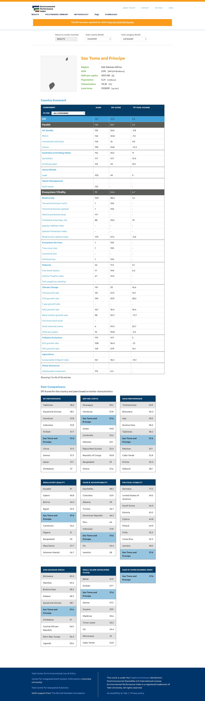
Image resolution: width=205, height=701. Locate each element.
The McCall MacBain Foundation (68, 693)
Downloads (111, 14)
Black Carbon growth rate (55, 315)
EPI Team (159, 8)
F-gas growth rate (51, 304)
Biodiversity (48, 198)
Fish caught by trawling (54, 281)
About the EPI (129, 8)
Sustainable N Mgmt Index (55, 360)
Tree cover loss (49, 248)
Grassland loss (49, 253)
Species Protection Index (54, 231)
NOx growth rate (50, 348)
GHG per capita (50, 332)
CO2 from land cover (52, 320)
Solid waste (48, 186)
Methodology (81, 14)
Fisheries (46, 265)
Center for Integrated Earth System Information (56, 679)
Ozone (45, 147)
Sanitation (47, 158)
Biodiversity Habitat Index (55, 237)
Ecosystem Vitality (54, 192)
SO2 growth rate (50, 343)
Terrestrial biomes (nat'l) (54, 203)
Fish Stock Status (51, 270)
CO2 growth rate (50, 293)
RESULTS (61, 39)
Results (35, 14)
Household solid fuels (53, 141)
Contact (145, 8)
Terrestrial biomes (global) (55, 209)
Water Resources (51, 365)
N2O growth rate (50, 309)
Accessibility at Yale (117, 693)
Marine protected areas (54, 214)
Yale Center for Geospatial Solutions (50, 687)
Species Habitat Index (53, 225)
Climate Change (50, 287)
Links (171, 8)
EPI (44, 118)
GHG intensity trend (52, 326)
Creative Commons (140, 677)
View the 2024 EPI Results (120, 22)
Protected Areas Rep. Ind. (54, 220)
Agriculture (48, 354)
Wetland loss (49, 259)
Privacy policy (137, 693)
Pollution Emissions (52, 337)
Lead (44, 175)
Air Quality (47, 130)
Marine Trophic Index (53, 276)
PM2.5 (45, 136)
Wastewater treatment (54, 371)
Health (46, 124)
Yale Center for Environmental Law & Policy (54, 673)
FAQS (97, 14)
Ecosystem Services (52, 242)
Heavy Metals (49, 169)
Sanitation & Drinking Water (56, 153)
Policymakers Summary (56, 14)
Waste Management (52, 181)
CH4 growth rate (50, 298)
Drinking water (49, 164)
